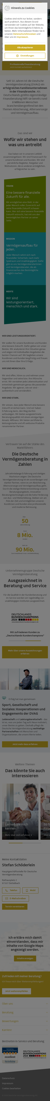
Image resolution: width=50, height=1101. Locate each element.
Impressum (22, 37)
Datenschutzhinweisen (24, 34)
